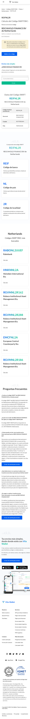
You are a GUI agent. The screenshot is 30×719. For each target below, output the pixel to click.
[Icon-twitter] (13, 654)
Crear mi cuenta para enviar (12, 464)
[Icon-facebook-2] (10, 654)
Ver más (5, 260)
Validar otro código (9, 54)
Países (21, 9)
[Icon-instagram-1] (7, 654)
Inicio (3, 9)
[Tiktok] (19, 654)
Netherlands (5, 11)
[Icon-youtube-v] (23, 654)
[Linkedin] (16, 654)
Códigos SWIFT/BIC (12, 9)
